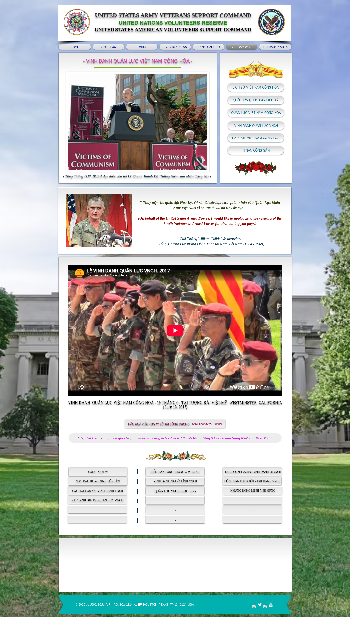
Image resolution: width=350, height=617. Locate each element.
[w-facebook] (254, 607)
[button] (256, 150)
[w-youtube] (271, 604)
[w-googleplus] (265, 607)
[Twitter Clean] (260, 604)
